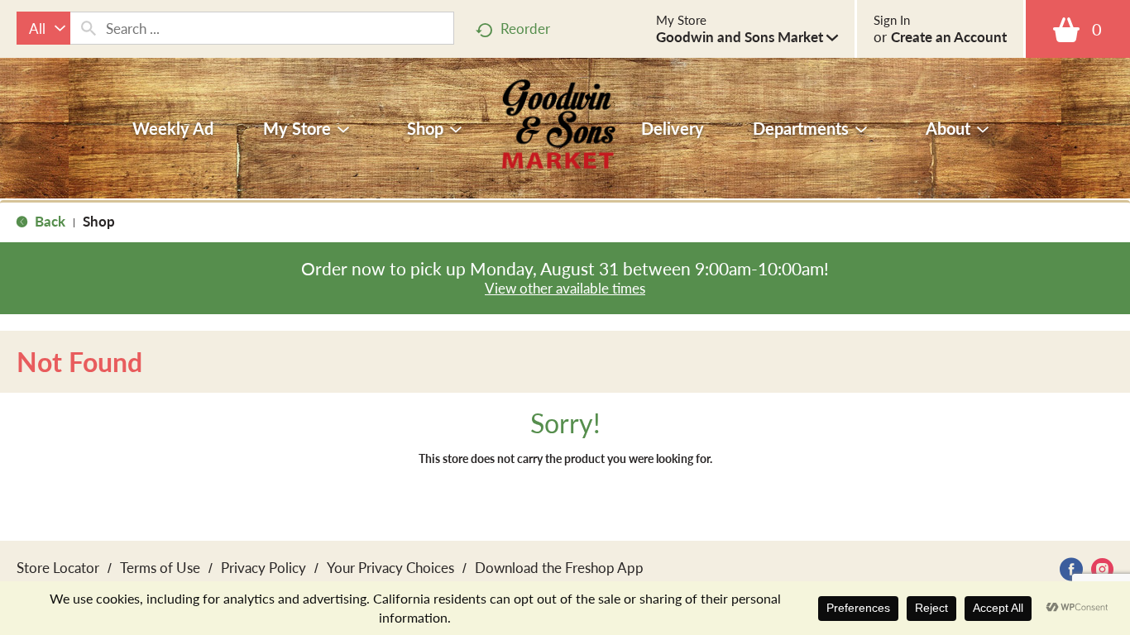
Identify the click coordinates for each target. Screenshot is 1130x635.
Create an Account (949, 36)
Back (48, 221)
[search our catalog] (88, 28)
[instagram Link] (1102, 569)
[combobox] (43, 28)
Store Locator (58, 567)
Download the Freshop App (559, 567)
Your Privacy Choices (390, 567)
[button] (747, 36)
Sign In (892, 20)
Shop (99, 221)
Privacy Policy (263, 567)
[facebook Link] (1071, 569)
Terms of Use (160, 567)
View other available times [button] (565, 288)
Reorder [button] (525, 28)
